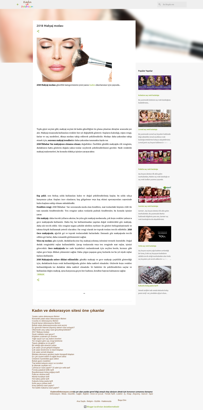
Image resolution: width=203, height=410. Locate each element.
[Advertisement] (84, 107)
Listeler (119, 394)
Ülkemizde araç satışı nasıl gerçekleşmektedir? (51, 330)
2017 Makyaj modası (40, 332)
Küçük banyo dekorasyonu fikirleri (46, 323)
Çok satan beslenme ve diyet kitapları (47, 350)
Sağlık (79, 394)
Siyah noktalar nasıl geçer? (43, 334)
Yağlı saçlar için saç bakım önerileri (46, 339)
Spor (151, 394)
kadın (92, 85)
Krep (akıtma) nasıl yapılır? (43, 386)
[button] (38, 31)
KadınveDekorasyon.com (62, 392)
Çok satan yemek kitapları (42, 352)
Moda (64, 394)
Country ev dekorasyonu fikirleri (45, 321)
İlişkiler (86, 394)
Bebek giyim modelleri (41, 361)
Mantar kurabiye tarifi (40, 377)
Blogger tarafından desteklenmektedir (103, 407)
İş (124, 394)
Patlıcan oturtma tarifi (40, 374)
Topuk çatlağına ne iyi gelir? (43, 343)
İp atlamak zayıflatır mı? (41, 365)
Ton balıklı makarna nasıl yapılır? (45, 388)
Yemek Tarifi (110, 394)
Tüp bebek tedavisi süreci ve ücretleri (47, 363)
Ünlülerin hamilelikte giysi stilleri (45, 359)
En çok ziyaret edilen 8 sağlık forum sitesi (49, 357)
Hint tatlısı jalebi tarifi (40, 379)
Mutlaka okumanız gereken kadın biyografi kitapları (53, 354)
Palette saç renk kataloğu (148, 169)
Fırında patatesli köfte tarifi (43, 370)
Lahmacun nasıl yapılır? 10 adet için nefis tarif (51, 368)
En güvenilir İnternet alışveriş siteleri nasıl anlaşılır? (53, 328)
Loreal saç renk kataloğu (147, 129)
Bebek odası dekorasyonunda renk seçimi (49, 325)
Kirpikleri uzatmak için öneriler (44, 336)
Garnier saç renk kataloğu (148, 206)
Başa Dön (122, 400)
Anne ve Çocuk (96, 394)
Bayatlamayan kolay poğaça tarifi (46, 372)
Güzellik (41, 274)
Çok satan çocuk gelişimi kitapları (46, 348)
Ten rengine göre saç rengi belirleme (47, 341)
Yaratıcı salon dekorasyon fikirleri (45, 316)
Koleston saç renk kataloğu (148, 95)
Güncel (144, 394)
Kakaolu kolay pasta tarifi (42, 381)
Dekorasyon (55, 394)
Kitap (129, 394)
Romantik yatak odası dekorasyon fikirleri (49, 319)
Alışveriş (136, 394)
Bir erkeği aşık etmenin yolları (44, 345)
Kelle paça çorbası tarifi (41, 383)
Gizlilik (97, 401)
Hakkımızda (106, 401)
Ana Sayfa (81, 401)
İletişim (90, 401)
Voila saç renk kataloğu (147, 246)
